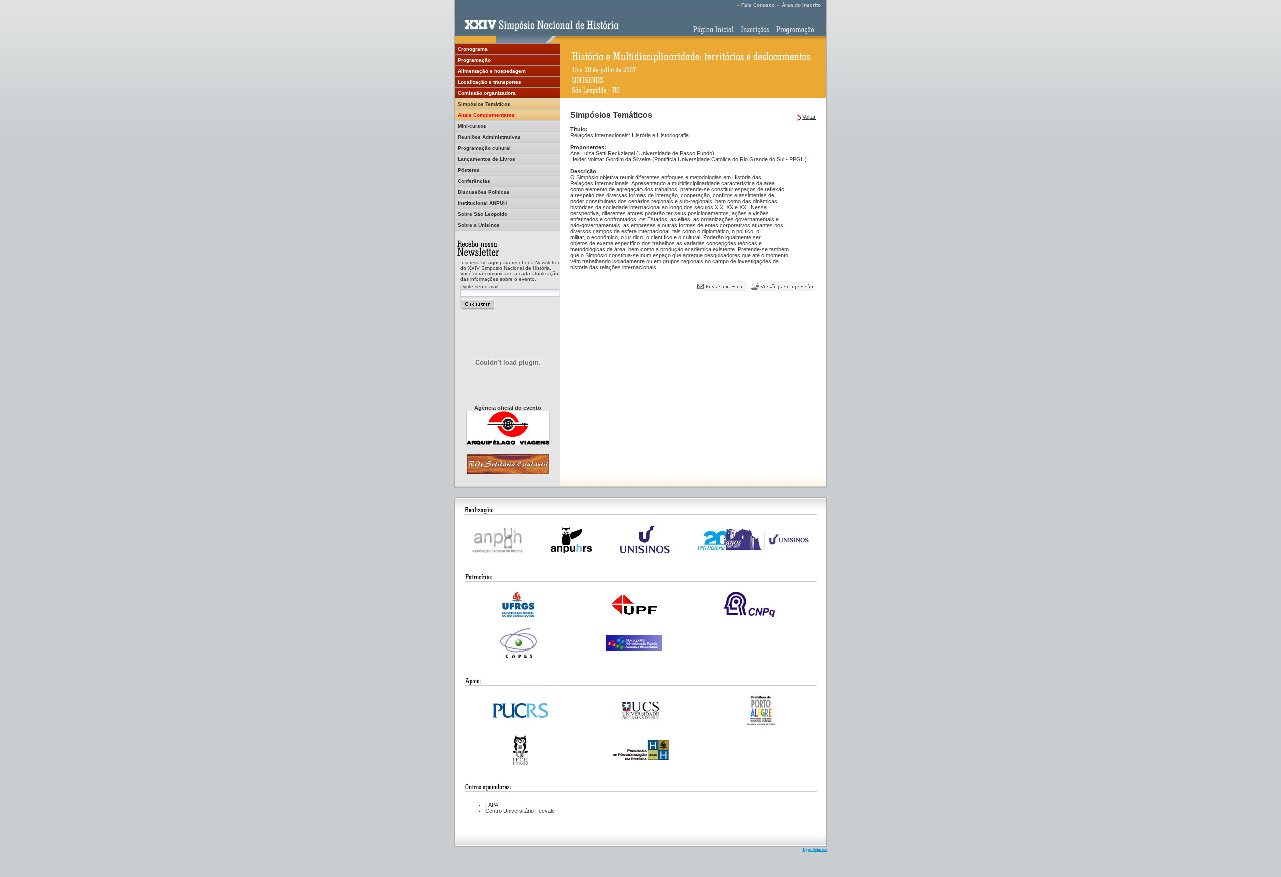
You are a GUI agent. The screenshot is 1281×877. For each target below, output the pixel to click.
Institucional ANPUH (482, 203)
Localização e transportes (489, 82)
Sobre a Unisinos (479, 225)
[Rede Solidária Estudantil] (508, 471)
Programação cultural (484, 148)
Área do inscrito (801, 5)
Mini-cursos (472, 126)
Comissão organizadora (487, 93)
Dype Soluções (815, 849)
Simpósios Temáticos (484, 104)
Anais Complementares (486, 115)
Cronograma (473, 49)
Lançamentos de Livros (486, 159)
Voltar (809, 117)
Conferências (474, 181)
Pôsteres (469, 170)
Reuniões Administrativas (489, 137)
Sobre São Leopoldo (482, 214)
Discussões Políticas (484, 192)
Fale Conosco (758, 5)
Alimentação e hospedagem (492, 71)
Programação (474, 60)
